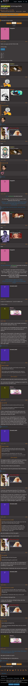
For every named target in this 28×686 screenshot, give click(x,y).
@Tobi (3, 203)
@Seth (13, 203)
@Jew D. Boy (8, 203)
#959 (26, 618)
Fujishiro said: (4, 105)
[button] (1, 1)
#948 (26, 244)
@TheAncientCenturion (12, 202)
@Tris (7, 196)
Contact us (3, 678)
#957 (26, 552)
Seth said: (3, 403)
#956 (26, 517)
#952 (26, 362)
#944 (26, 141)
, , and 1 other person (13, 208)
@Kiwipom (3, 202)
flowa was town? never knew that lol (8, 11)
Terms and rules (9, 678)
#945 (26, 160)
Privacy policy (16, 678)
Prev (9, 23)
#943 (26, 102)
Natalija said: (4, 163)
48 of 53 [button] (14, 23)
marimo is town (19, 11)
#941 (26, 41)
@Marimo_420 (18, 203)
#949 (26, 263)
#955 (26, 488)
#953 (26, 400)
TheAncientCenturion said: (7, 519)
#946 (26, 193)
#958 (26, 584)
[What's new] (24, 1)
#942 (26, 77)
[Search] (26, 1)
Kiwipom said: (4, 365)
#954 (26, 443)
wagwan (24, 11)
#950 (26, 299)
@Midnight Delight (22, 202)
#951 (26, 321)
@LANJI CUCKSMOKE (6, 265)
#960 (26, 648)
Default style (4, 676)
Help (21, 678)
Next (19, 23)
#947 (26, 225)
